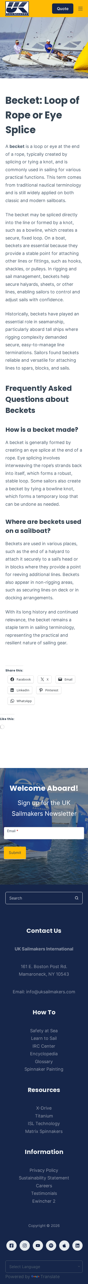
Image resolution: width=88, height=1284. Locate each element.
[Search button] (76, 898)
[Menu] (80, 8)
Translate (50, 1276)
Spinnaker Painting (43, 1069)
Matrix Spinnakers (44, 1131)
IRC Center (44, 1046)
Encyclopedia (44, 1053)
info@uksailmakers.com (50, 991)
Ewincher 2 (43, 1201)
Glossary (44, 1061)
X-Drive (44, 1108)
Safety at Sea (44, 1030)
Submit (15, 852)
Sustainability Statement (44, 1177)
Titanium (44, 1115)
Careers (44, 1185)
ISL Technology (44, 1123)
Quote (62, 8)
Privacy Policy (44, 1170)
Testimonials (44, 1193)
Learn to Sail (44, 1038)
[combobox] (38, 898)
